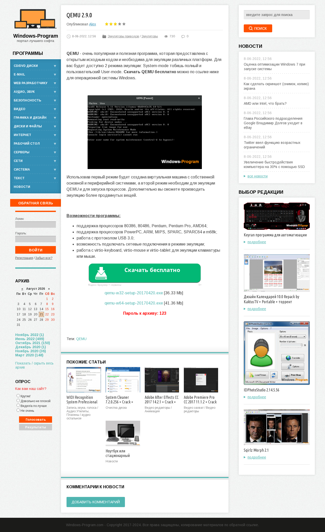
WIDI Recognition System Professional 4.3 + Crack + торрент (83, 402)
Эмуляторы (149, 36)
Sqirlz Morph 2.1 (256, 450)
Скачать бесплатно (152, 269)
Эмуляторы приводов (123, 36)
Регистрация (24, 258)
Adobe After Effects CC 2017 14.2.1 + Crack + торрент (161, 402)
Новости (22, 187)
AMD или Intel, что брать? (265, 103)
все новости (258, 176)
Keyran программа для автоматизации (275, 235)
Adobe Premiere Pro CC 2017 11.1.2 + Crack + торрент (200, 402)
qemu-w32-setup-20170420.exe (134, 293)
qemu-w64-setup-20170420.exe (134, 303)
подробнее (257, 242)
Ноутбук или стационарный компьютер (118, 455)
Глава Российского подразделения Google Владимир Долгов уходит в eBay (273, 123)
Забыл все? (43, 258)
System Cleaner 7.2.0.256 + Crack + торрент (119, 402)
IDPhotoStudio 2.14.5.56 (261, 390)
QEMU (81, 339)
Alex (92, 24)
